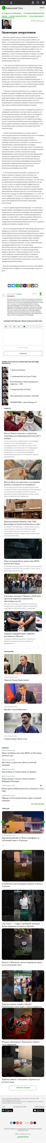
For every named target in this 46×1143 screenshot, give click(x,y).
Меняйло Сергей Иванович (15, 709)
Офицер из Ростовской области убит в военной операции (21, 799)
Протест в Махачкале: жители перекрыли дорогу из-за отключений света (22, 963)
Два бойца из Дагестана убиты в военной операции (19, 763)
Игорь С (19, 294)
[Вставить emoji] (24, 326)
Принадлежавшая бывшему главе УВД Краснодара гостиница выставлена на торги (22, 522)
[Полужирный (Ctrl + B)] (6, 326)
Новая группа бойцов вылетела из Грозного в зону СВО (23, 789)
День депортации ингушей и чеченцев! (24, 396)
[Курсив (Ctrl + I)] (10, 326)
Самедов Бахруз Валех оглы (15, 738)
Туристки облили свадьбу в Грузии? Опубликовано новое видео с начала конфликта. (22, 1005)
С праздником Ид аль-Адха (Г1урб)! (23, 376)
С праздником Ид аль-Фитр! (20, 389)
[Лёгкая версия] (11, 2)
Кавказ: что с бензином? (12, 13)
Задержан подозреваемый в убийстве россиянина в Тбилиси (19, 634)
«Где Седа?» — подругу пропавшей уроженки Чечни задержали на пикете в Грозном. (21, 924)
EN (6, 2)
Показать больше (23, 1088)
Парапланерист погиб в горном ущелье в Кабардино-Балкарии (19, 779)
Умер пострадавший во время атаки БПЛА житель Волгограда (21, 562)
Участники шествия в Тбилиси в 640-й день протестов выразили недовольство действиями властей (22, 598)
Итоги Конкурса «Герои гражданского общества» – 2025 (24, 383)
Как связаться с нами (19, 1106)
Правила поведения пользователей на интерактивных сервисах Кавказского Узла (23, 1129)
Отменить (23, 353)
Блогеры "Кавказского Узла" (18, 16)
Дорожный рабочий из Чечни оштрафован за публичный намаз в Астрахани (20, 839)
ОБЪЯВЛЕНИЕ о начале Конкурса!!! (23, 402)
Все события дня (37, 804)
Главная (4, 16)
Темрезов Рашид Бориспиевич (16, 680)
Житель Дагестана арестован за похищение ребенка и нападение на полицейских (22, 483)
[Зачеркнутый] (19, 326)
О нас (3, 1106)
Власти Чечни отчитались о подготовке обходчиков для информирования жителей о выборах (22, 436)
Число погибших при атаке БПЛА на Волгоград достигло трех (22, 754)
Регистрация (23, 347)
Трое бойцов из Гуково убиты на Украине (19, 771)
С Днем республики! (17, 370)
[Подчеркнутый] (14, 326)
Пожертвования (39, 1106)
